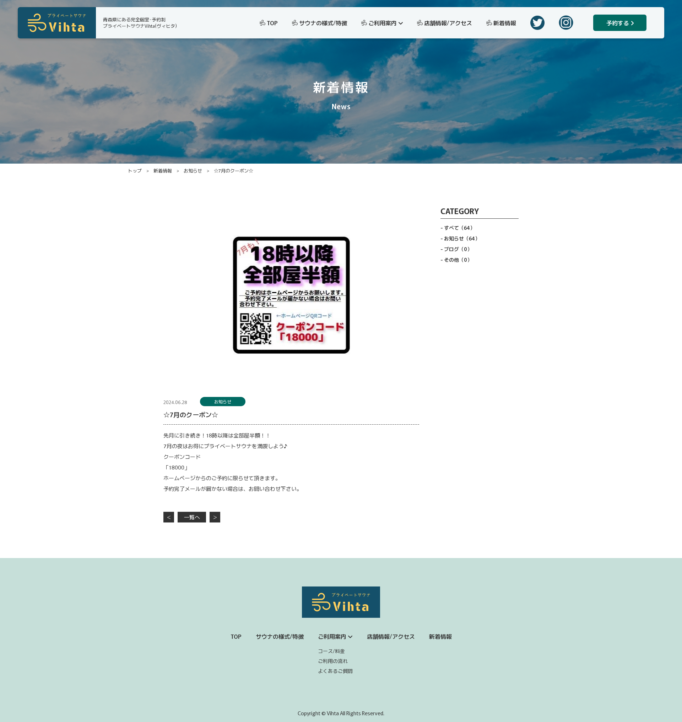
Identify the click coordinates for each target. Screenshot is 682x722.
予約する (617, 22)
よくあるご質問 (335, 670)
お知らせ (193, 170)
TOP (272, 22)
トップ (135, 170)
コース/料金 (331, 650)
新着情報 (504, 22)
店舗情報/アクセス (448, 22)
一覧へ (192, 517)
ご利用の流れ (333, 660)
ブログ (458, 249)
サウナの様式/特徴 (323, 22)
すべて (459, 227)
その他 (458, 259)
